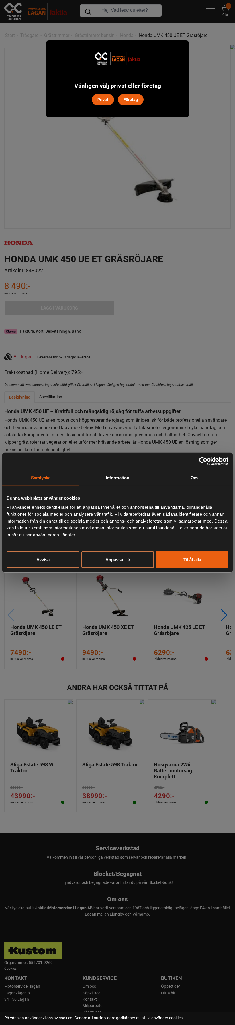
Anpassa (114, 559)
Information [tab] (117, 477)
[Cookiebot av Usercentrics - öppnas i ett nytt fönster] (203, 461)
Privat (102, 99)
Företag (131, 99)
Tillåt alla (192, 559)
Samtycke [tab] (41, 477)
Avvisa (43, 559)
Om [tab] (194, 477)
